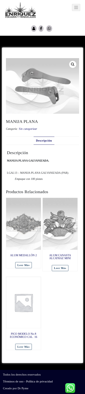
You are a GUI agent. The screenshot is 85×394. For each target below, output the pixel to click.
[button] (72, 64)
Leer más (23, 265)
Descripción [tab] (44, 140)
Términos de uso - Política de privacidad (28, 381)
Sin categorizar (28, 128)
